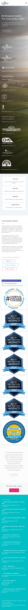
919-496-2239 (5, 506)
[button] (26, 3)
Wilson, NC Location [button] (7, 155)
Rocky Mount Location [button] (7, 90)
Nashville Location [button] (6, 101)
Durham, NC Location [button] (7, 133)
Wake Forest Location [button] (7, 71)
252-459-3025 (5, 545)
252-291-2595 (5, 585)
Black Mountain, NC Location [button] (9, 169)
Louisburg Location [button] (6, 51)
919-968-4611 (5, 562)
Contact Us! (14, 490)
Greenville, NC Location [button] (7, 145)
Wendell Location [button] (6, 79)
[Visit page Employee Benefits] (14, 198)
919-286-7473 (5, 569)
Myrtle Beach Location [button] (7, 62)
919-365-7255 (5, 522)
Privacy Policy (8, 602)
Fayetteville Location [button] (7, 111)
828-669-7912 (5, 592)
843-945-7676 (5, 513)
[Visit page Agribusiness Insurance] (14, 206)
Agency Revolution (9, 603)
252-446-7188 (5, 538)
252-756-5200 (5, 576)
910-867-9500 (5, 553)
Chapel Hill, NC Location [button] (8, 122)
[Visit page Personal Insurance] (14, 181)
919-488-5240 (5, 531)
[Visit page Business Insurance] (14, 190)
